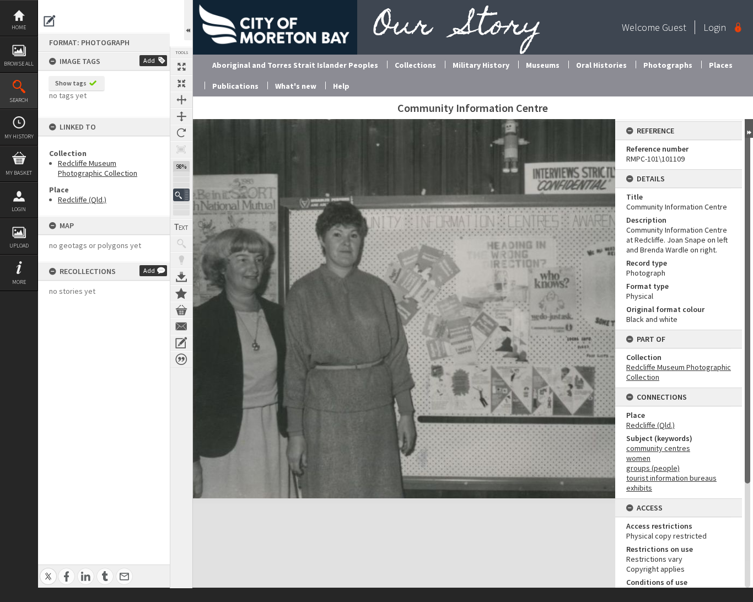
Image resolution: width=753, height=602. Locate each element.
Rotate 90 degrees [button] (181, 133)
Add (149, 60)
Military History (481, 65)
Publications (235, 86)
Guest (674, 27)
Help (341, 86)
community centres (658, 448)
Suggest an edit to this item (50, 21)
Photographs (667, 65)
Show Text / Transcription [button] (181, 227)
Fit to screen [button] (181, 83)
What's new (295, 86)
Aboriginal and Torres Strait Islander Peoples (295, 65)
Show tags (71, 83)
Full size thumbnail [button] (181, 66)
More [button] (19, 282)
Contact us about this (181, 326)
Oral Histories (601, 65)
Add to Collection (181, 293)
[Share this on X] (48, 570)
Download (181, 276)
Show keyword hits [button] (181, 243)
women (638, 458)
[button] (181, 195)
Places (721, 65)
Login (19, 209)
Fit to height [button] (181, 116)
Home (19, 27)
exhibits (639, 488)
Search (18, 100)
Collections (415, 65)
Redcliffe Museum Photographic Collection (97, 168)
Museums (543, 65)
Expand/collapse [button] (749, 128)
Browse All (19, 63)
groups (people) (653, 468)
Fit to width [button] (181, 100)
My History (19, 136)
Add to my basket (181, 310)
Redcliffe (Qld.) (82, 200)
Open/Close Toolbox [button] (188, 20)
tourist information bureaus (671, 478)
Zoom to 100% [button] (181, 149)
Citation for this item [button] (181, 359)
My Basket (19, 172)
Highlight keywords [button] (181, 260)
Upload (19, 245)
